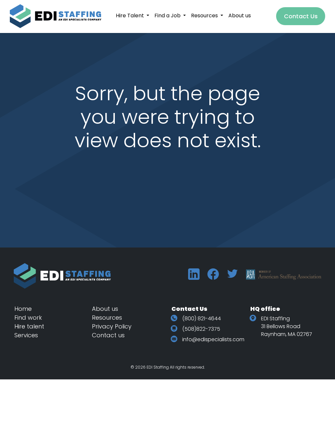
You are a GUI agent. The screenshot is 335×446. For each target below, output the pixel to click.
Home (23, 309)
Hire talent (29, 326)
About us (105, 309)
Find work (28, 317)
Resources (107, 317)
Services (26, 335)
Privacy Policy (112, 326)
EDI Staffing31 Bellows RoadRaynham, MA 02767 (286, 326)
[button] (132, 15)
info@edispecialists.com (213, 339)
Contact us (108, 335)
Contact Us (301, 16)
